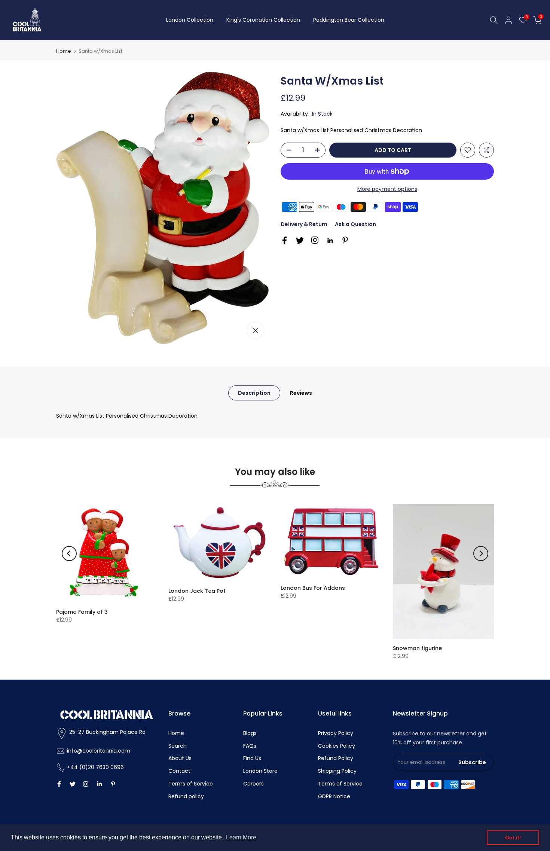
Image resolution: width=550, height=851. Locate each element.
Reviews (301, 393)
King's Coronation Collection (263, 20)
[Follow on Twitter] (300, 240)
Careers (253, 783)
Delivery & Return (304, 224)
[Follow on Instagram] (314, 240)
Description (254, 393)
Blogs (250, 733)
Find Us (252, 758)
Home (63, 51)
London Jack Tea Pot (197, 591)
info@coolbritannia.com (98, 750)
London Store (260, 771)
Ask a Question (355, 224)
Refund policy (186, 796)
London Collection (189, 20)
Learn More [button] (241, 837)
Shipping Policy (337, 771)
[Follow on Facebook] (284, 240)
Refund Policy (335, 758)
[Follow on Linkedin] (330, 241)
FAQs (249, 746)
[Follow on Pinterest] (345, 240)
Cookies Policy (336, 746)
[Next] (480, 553)
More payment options (387, 189)
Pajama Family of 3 (82, 612)
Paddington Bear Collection (348, 20)
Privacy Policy (335, 733)
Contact (179, 771)
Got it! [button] (513, 838)
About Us (180, 758)
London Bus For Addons (313, 588)
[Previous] (69, 553)
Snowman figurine (417, 648)
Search (177, 746)
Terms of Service (190, 783)
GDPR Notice (334, 796)
